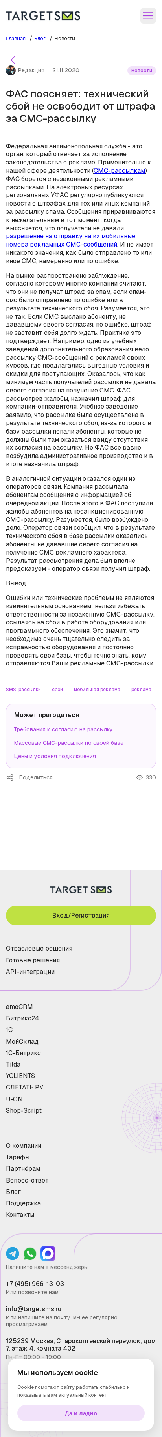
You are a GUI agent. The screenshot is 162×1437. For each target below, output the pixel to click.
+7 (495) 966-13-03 (35, 1284)
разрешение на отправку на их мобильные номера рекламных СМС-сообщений (70, 240)
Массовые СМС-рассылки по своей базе (68, 742)
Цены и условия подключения (55, 756)
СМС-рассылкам (119, 170)
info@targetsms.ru (33, 1309)
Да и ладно (81, 1413)
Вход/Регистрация (81, 915)
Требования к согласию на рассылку (63, 729)
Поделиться (12, 777)
